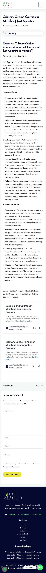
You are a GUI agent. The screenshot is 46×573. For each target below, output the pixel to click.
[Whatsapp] (40, 567)
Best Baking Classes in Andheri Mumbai (23, 558)
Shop (23, 537)
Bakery (23, 528)
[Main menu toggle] (41, 4)
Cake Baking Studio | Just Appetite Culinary (23, 552)
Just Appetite (9, 62)
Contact (23, 540)
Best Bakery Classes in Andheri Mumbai (23, 555)
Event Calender (23, 534)
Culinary (23, 531)
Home (23, 525)
